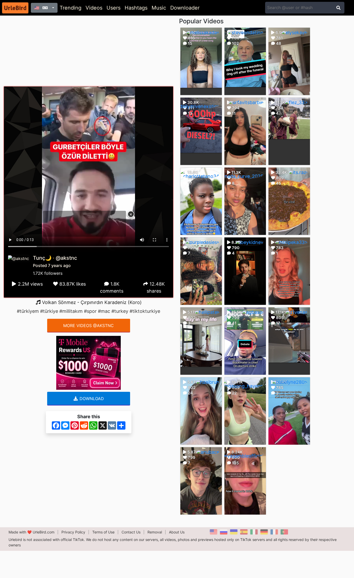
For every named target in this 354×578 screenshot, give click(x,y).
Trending (70, 8)
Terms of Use (103, 532)
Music (159, 8)
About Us (177, 532)
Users (114, 8)
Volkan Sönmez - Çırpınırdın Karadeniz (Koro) (91, 302)
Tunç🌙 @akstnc (55, 258)
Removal (154, 532)
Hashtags (136, 8)
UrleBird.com (43, 532)
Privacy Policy (73, 532)
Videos (94, 8)
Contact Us (131, 532)
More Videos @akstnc (88, 325)
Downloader (185, 8)
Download (91, 398)
